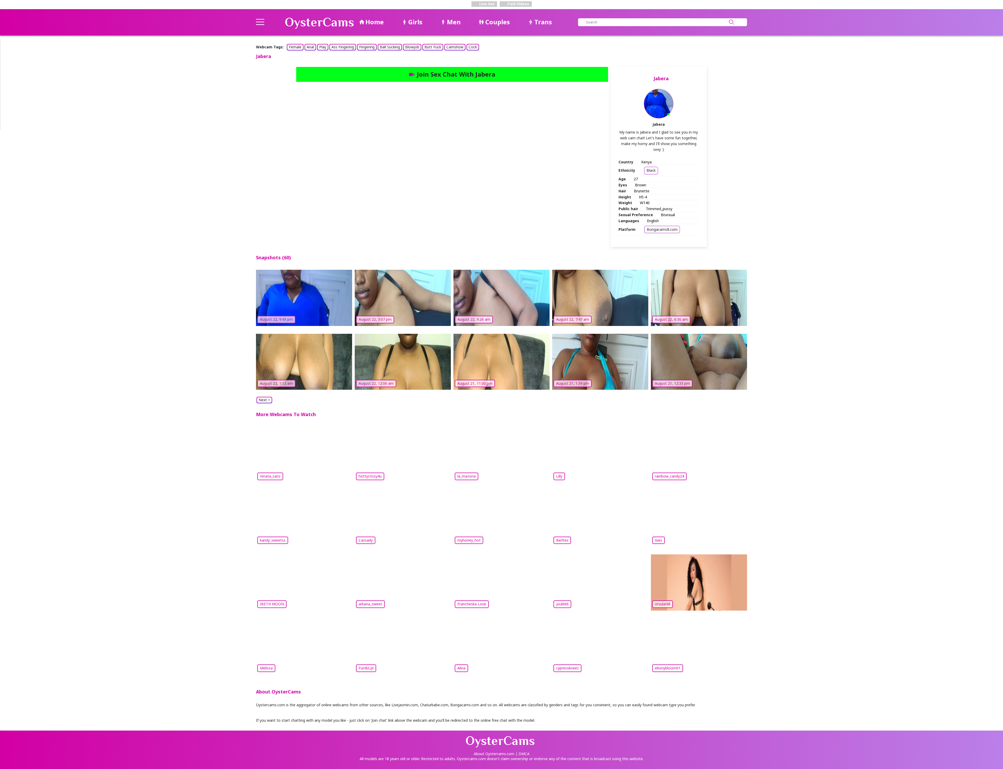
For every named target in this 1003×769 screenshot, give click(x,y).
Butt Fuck (432, 46)
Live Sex (486, 3)
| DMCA (522, 753)
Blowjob (412, 46)
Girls (415, 22)
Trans (543, 22)
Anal (310, 46)
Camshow (454, 46)
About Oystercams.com (494, 753)
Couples (497, 22)
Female (295, 46)
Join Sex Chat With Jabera (456, 74)
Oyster (319, 22)
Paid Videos (517, 3)
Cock (473, 46)
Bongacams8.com (662, 229)
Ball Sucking (390, 46)
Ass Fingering (342, 46)
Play (322, 46)
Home (374, 22)
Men (454, 22)
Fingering (367, 46)
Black (651, 170)
